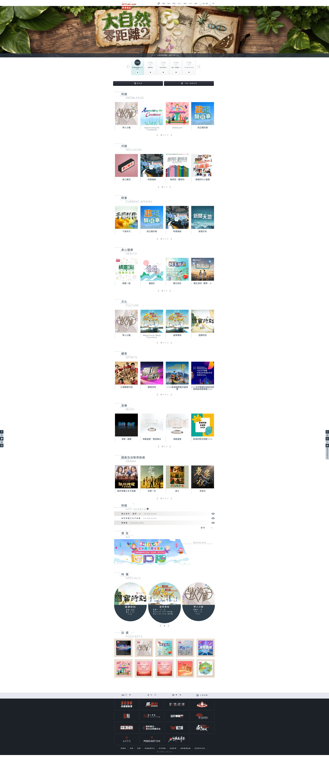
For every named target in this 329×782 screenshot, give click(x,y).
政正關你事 (202, 128)
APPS (190, 4)
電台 (168, 4)
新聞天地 (203, 231)
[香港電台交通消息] (122, 695)
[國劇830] (126, 716)
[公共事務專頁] (177, 716)
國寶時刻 (150, 67)
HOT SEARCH (136, 509)
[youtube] (327, 432)
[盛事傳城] (164, 593)
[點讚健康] (177, 704)
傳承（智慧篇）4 (176, 67)
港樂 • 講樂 (126, 439)
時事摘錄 (152, 179)
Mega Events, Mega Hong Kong (152, 336)
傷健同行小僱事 (202, 179)
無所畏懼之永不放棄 (126, 491)
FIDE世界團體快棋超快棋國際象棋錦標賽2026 (202, 388)
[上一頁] (127, 66)
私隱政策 (173, 748)
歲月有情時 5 (163, 67)
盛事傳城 (177, 335)
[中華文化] (126, 727)
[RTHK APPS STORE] (126, 739)
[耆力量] (177, 727)
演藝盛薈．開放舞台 (152, 439)
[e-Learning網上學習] (151, 716)
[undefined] (158, 3)
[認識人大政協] (185, 668)
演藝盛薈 (177, 439)
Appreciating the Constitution (151, 129)
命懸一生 (152, 491)
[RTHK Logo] (127, 5)
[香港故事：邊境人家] (205, 668)
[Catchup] (147, 509)
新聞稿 (124, 748)
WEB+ (179, 4)
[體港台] (151, 704)
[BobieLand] (164, 553)
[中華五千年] (177, 739)
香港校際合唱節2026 (202, 439)
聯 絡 (179, 695)
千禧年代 (126, 231)
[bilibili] (327, 438)
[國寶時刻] (130, 594)
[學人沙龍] (198, 593)
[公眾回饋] (197, 695)
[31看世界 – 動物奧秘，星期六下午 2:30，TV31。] (164, 31)
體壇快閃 (152, 387)
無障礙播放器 (186, 748)
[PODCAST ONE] (151, 739)
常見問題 (163, 748)
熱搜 (124, 505)
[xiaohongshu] (327, 442)
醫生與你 (177, 283)
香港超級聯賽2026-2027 (137, 68)
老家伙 (203, 491)
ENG (204, 3)
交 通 (128, 695)
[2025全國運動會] (126, 704)
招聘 (132, 748)
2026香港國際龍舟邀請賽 (177, 388)
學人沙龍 (126, 128)
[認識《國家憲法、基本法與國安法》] (151, 727)
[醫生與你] (164, 648)
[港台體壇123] (123, 648)
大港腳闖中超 (126, 387)
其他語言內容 (200, 748)
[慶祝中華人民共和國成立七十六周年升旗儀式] (164, 668)
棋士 (177, 491)
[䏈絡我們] (173, 695)
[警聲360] (185, 648)
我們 (195, 4)
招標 (139, 748)
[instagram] (327, 435)
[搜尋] (213, 3)
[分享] (148, 695)
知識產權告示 (150, 748)
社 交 (153, 695)
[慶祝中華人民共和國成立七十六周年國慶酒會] (144, 668)
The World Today (188, 67)
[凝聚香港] (205, 648)
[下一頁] (199, 66)
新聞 (173, 4)
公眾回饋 (204, 695)
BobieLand (177, 128)
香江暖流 (126, 179)
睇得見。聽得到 (177, 179)
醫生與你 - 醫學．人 (203, 283)
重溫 (184, 4)
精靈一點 (126, 283)
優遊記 (152, 283)
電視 (163, 4)
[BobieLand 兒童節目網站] (202, 704)
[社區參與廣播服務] (202, 716)
